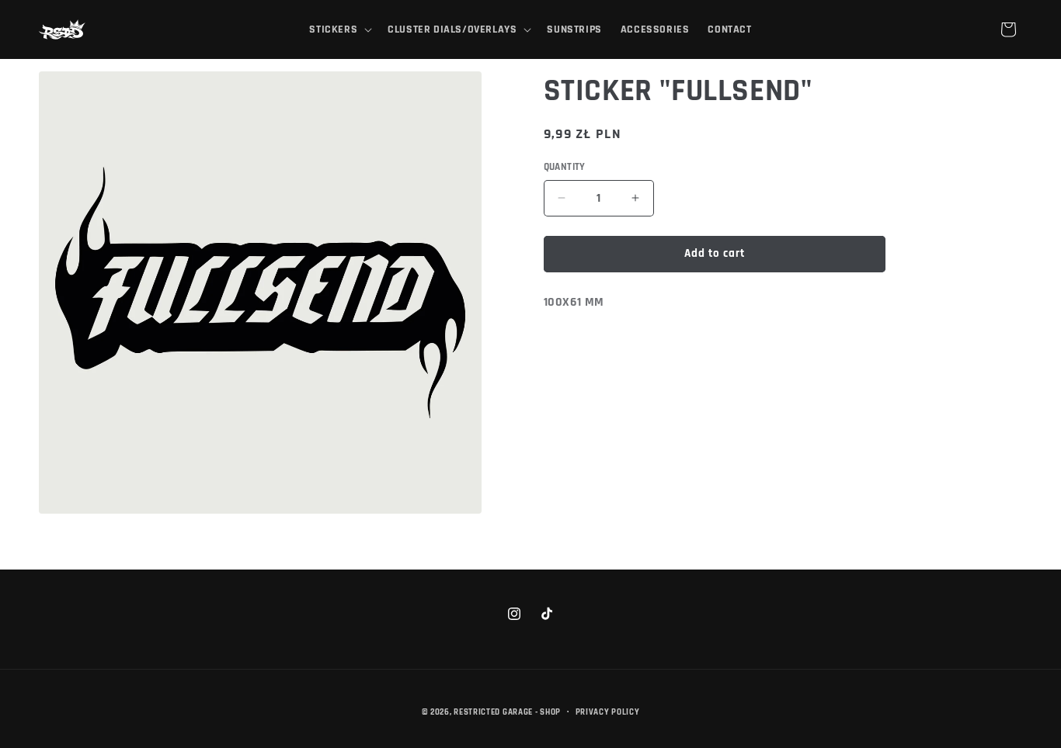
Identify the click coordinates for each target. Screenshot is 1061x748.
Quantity (565, 167)
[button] (339, 29)
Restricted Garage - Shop (507, 712)
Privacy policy (608, 712)
